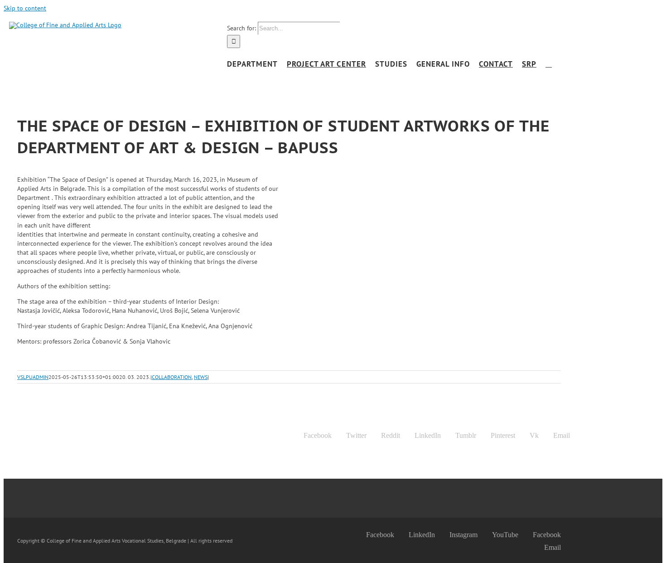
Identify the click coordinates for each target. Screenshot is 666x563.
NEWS (201, 377)
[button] (548, 64)
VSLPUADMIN (32, 377)
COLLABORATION (172, 377)
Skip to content (25, 8)
